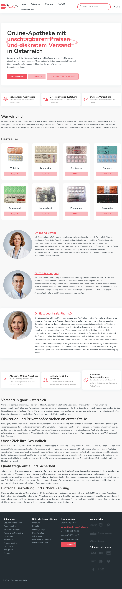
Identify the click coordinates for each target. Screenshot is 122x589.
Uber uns (49, 4)
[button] (63, 76)
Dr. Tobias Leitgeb (46, 273)
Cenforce (107, 168)
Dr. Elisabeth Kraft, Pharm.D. (54, 313)
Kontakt (61, 4)
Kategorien (35, 4)
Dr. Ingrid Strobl (45, 233)
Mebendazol (45, 208)
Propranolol (76, 208)
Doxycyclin (107, 208)
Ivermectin (45, 168)
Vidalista (14, 168)
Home (23, 4)
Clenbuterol (76, 168)
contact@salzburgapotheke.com (74, 527)
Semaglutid (15, 208)
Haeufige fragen (28, 9)
